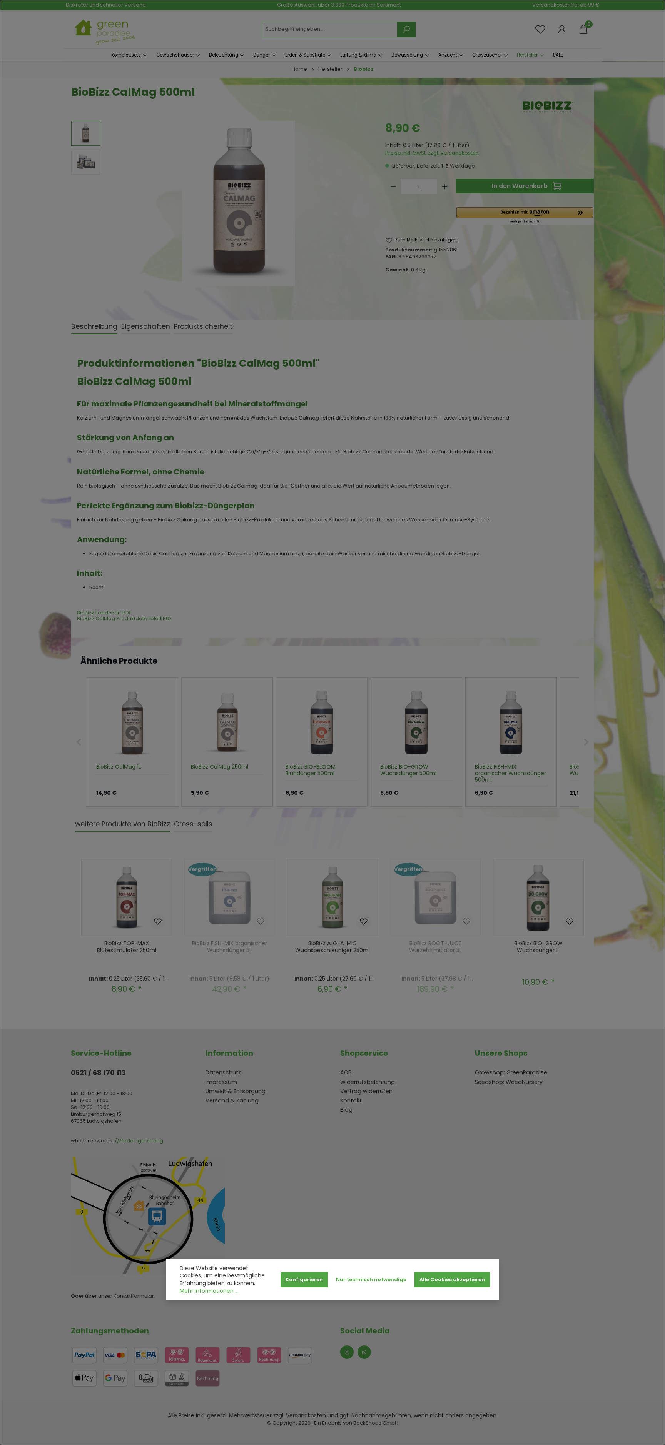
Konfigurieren (304, 1279)
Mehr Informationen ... (209, 1291)
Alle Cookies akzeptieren (452, 1279)
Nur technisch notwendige (371, 1279)
